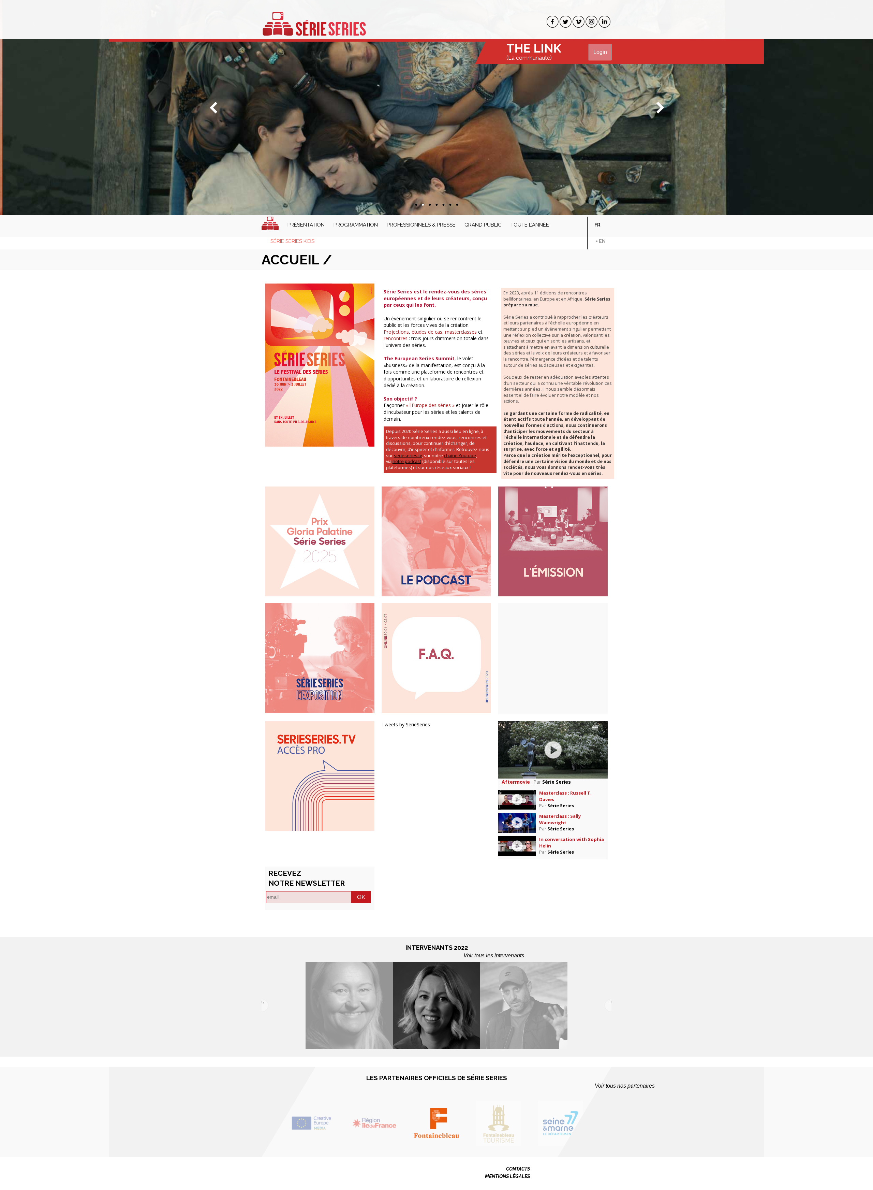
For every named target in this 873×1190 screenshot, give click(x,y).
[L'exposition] (319, 657)
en (602, 241)
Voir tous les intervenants (493, 955)
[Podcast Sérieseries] (436, 541)
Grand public (483, 225)
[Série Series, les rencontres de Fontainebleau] (314, 20)
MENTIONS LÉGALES (507, 1176)
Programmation (356, 225)
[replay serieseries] (319, 775)
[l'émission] (553, 541)
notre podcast (407, 461)
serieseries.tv (408, 456)
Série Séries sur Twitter (566, 22)
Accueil (270, 223)
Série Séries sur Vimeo (579, 22)
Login (600, 52)
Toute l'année (530, 225)
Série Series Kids (292, 241)
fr (597, 225)
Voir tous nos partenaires (625, 1086)
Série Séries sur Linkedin (604, 22)
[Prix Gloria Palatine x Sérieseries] (319, 541)
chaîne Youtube (460, 456)
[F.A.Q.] (436, 657)
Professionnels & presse (421, 225)
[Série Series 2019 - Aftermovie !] (553, 749)
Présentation (306, 225)
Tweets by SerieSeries (406, 724)
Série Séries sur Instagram (591, 22)
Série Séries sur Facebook (553, 22)
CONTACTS (518, 1169)
